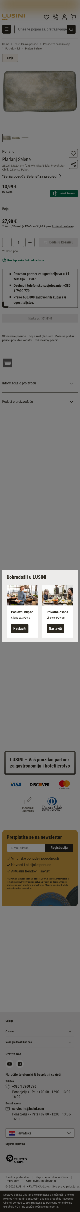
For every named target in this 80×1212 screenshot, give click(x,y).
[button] (22, 611)
